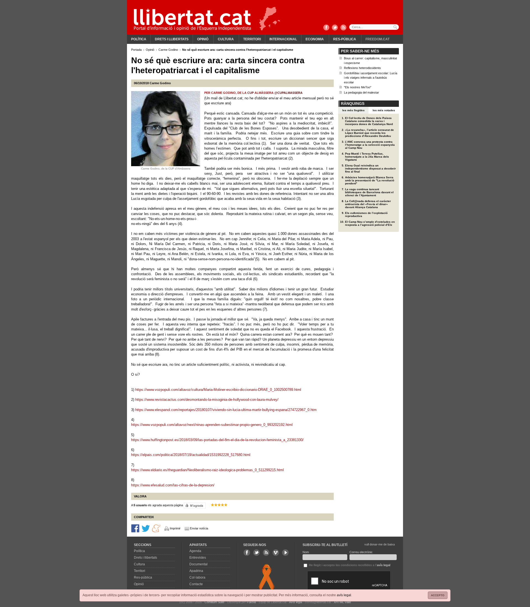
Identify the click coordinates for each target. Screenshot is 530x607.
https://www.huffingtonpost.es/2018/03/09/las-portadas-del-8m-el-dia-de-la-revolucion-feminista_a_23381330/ (217, 440)
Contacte (196, 584)
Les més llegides (353, 110)
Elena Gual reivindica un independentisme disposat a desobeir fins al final (370, 168)
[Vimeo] (275, 552)
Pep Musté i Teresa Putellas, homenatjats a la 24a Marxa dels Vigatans (367, 156)
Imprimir (175, 528)
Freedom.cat (377, 39)
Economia (315, 39)
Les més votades (384, 110)
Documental (198, 564)
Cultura (226, 39)
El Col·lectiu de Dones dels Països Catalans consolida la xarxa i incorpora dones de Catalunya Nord (369, 121)
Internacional (283, 39)
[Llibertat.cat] (192, 19)
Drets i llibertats (172, 39)
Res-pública (344, 39)
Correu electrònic (361, 552)
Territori (252, 39)
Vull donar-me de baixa (379, 544)
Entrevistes (197, 558)
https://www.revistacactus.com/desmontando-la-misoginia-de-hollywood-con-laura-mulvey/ (207, 399)
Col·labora (197, 577)
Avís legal (295, 602)
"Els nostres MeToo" (357, 87)
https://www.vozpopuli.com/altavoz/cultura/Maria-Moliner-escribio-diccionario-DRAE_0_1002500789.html (218, 390)
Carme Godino (168, 49)
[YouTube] (285, 552)
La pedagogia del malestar (361, 92)
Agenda (195, 551)
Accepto (437, 595)
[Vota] (195, 505)
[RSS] (343, 27)
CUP (251, 92)
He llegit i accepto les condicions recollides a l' (349, 565)
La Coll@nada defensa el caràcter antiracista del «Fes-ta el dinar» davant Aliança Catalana (368, 204)
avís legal (344, 595)
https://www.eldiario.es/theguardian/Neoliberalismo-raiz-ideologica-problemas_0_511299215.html (207, 470)
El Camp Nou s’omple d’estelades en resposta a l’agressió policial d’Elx (370, 223)
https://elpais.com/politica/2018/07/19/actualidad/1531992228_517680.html (190, 455)
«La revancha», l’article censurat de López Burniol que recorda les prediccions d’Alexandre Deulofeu (369, 132)
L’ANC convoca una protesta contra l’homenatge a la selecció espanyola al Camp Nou (370, 144)
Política (138, 39)
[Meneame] (156, 528)
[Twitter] (334, 27)
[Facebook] (326, 27)
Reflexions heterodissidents (362, 68)
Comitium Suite (214, 602)
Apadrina (196, 571)
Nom (306, 552)
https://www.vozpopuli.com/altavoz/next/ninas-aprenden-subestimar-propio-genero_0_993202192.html (212, 425)
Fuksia (251, 602)
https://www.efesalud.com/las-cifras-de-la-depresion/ (172, 485)
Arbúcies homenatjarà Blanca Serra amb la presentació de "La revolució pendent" (369, 180)
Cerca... (374, 27)
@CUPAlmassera (288, 92)
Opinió (202, 39)
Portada (136, 49)
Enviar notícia (199, 528)
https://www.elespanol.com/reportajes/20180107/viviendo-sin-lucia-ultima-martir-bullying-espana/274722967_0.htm (226, 410)
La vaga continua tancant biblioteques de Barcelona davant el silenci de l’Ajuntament (369, 192)
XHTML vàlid (342, 602)
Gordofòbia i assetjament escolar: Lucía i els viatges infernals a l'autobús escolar (370, 77)
